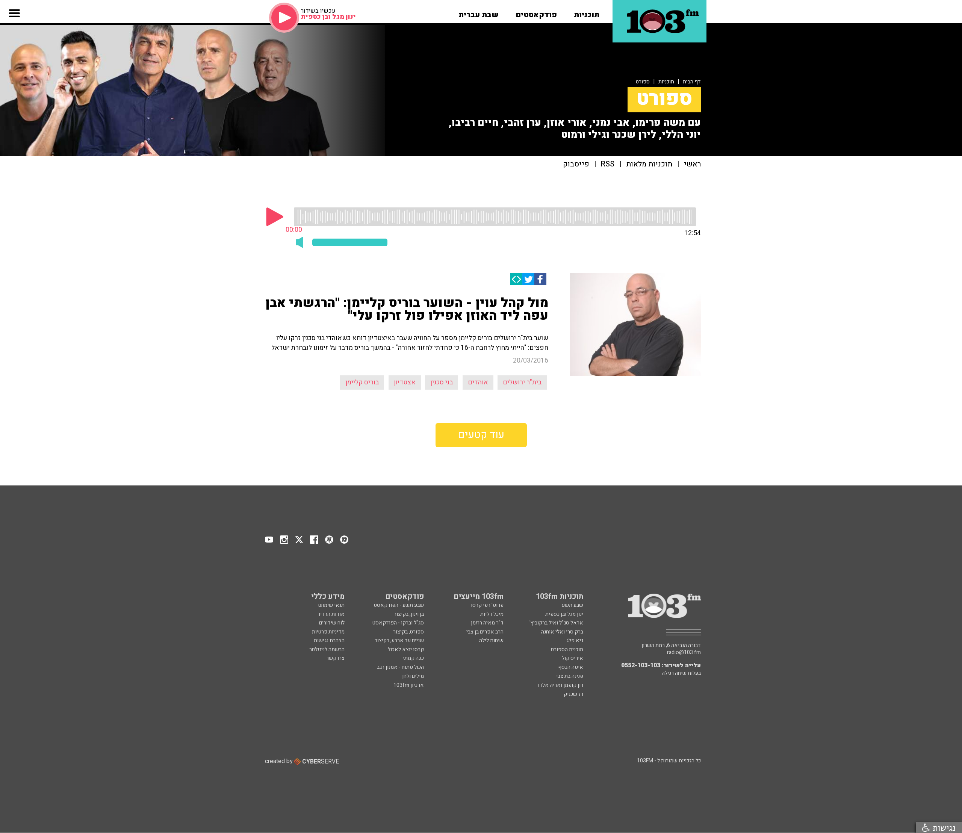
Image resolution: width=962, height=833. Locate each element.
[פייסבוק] (540, 279)
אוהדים (478, 382)
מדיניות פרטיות (328, 632)
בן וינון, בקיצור (409, 614)
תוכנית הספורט (567, 649)
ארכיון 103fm (408, 685)
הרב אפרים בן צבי (485, 632)
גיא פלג (574, 640)
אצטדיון (405, 382)
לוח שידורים (332, 623)
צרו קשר (335, 658)
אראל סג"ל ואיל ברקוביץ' (556, 623)
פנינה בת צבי (569, 676)
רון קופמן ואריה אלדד (559, 685)
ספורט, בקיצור (408, 632)
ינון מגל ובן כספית (564, 614)
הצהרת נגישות (329, 640)
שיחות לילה (491, 640)
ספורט (643, 82)
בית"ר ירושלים (522, 382)
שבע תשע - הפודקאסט (399, 605)
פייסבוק (576, 164)
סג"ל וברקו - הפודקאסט (398, 623)
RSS (607, 164)
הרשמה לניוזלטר (327, 649)
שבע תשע (572, 605)
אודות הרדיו (332, 614)
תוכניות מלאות (649, 164)
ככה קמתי (413, 658)
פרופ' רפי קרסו (487, 605)
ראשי (692, 164)
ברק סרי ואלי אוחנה (562, 632)
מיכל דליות (492, 614)
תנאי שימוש (331, 605)
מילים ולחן (413, 676)
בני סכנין (441, 382)
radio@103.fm (684, 652)
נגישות (943, 827)
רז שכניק (573, 694)
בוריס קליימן (362, 382)
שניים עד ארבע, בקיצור (399, 640)
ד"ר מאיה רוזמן (487, 623)
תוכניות (666, 82)
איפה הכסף (570, 667)
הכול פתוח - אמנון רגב (400, 667)
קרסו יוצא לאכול (406, 649)
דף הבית (692, 82)
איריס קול (572, 658)
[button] (586, 12)
